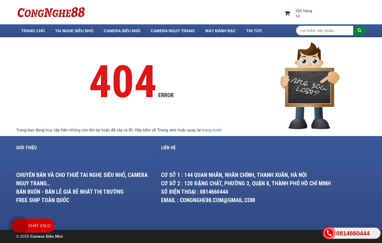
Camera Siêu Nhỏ (122, 31)
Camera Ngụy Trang (173, 31)
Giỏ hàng (304, 13)
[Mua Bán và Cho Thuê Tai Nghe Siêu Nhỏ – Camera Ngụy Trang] (51, 12)
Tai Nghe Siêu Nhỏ (74, 31)
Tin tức (254, 31)
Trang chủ (33, 31)
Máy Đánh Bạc (220, 31)
